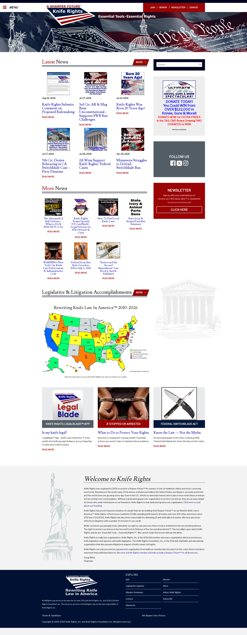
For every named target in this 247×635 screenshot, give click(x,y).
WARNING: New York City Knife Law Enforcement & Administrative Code (53, 268)
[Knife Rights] (81, 585)
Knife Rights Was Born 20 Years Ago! (130, 106)
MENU (13, 7)
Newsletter (178, 7)
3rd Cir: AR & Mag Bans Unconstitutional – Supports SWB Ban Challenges (93, 112)
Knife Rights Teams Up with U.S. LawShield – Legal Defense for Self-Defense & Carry (81, 225)
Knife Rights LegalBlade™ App (68, 423)
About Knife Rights (172, 592)
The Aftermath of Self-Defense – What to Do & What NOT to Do (53, 223)
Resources (130, 605)
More (141, 62)
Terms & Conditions (51, 615)
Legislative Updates (135, 586)
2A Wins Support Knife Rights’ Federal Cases (94, 164)
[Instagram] (185, 164)
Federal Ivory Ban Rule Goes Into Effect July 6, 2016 (81, 265)
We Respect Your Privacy (153, 615)
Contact (129, 598)
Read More (48, 117)
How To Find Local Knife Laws (108, 220)
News (165, 586)
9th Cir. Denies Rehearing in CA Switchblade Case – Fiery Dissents (56, 166)
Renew (163, 7)
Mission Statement (134, 592)
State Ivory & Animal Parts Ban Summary (135, 221)
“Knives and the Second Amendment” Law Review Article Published (108, 268)
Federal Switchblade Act (179, 423)
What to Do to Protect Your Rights (123, 432)
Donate (193, 7)
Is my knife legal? (54, 432)
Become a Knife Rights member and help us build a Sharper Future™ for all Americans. (157, 552)
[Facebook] (173, 164)
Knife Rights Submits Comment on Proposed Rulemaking (58, 108)
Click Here (186, 209)
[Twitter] (179, 164)
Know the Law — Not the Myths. (177, 432)
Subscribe (167, 598)
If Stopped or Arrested (123, 423)
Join (152, 7)
